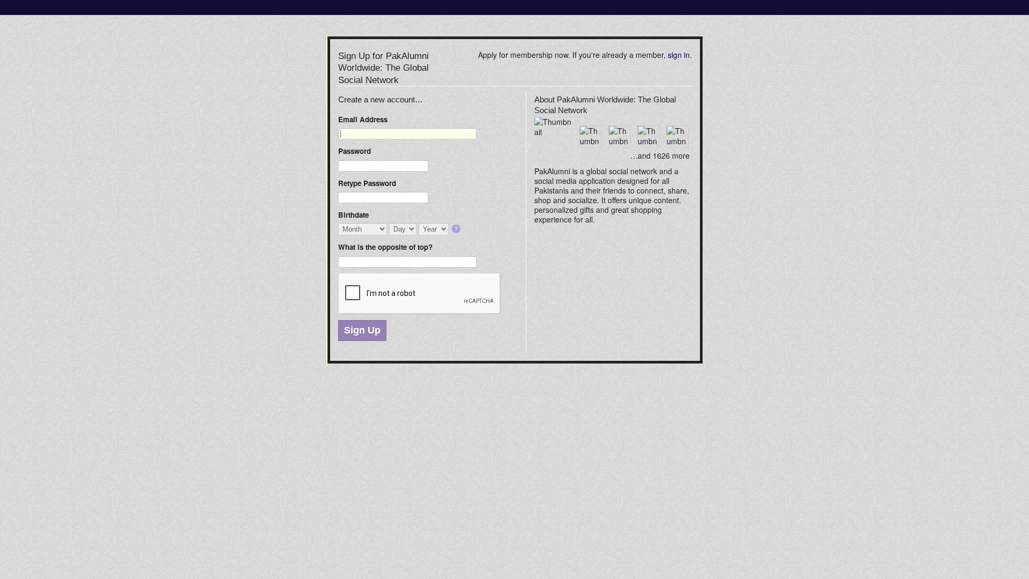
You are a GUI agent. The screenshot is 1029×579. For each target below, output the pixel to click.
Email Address (362, 119)
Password (354, 151)
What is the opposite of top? (385, 247)
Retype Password (367, 183)
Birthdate (353, 215)
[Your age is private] (457, 230)
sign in (679, 54)
